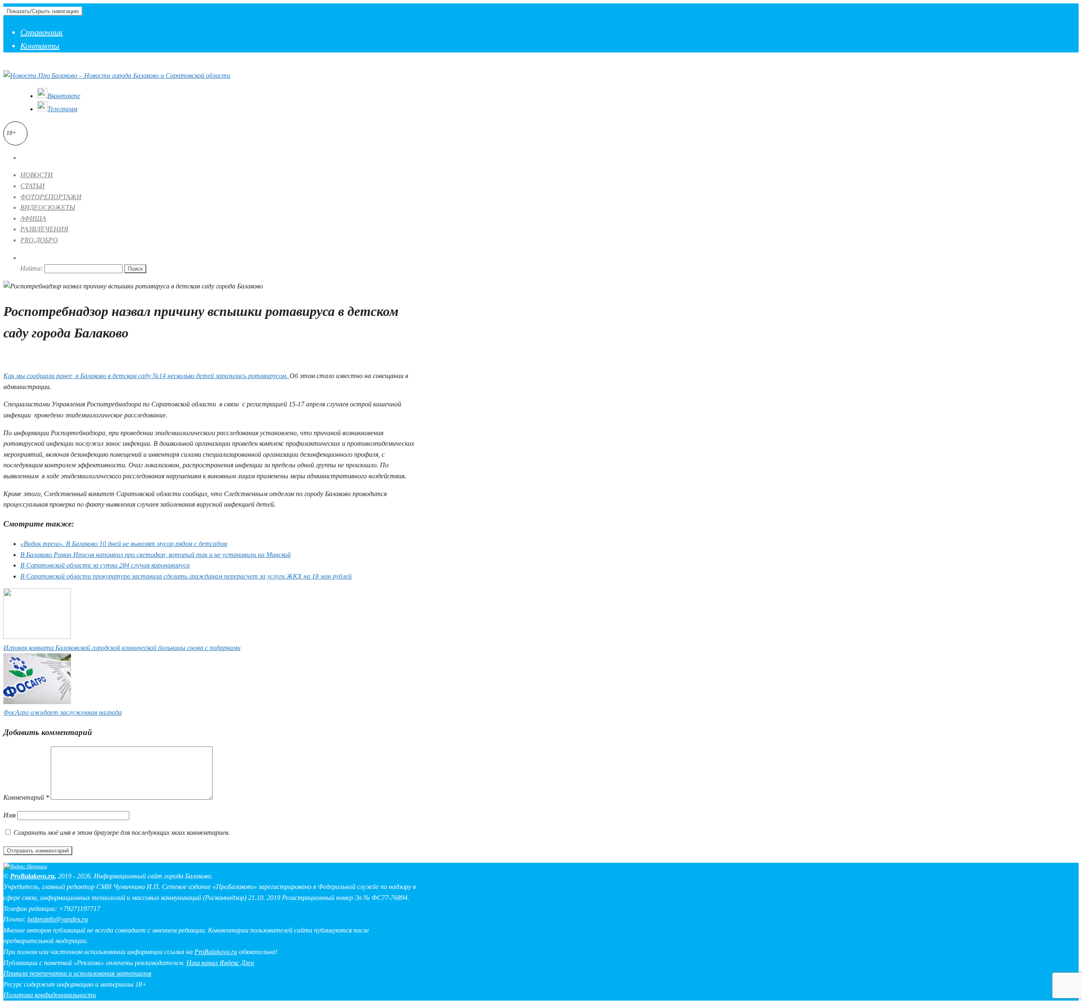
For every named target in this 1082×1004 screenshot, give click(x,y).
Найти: (31, 268)
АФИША (33, 218)
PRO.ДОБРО (39, 240)
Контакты (40, 45)
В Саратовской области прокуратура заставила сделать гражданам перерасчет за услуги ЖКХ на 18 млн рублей (186, 576)
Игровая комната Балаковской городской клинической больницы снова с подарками (121, 647)
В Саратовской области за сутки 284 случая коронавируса (105, 565)
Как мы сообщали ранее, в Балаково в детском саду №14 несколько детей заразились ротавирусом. (146, 375)
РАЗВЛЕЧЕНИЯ (44, 229)
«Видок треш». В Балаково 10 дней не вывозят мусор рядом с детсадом (123, 543)
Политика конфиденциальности (49, 995)
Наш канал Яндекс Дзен (220, 962)
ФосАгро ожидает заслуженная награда (62, 712)
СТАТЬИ (32, 185)
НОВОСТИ (36, 174)
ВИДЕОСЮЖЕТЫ (47, 207)
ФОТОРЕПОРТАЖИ (51, 196)
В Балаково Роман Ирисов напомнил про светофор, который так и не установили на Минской (155, 554)
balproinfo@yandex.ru (57, 919)
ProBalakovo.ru (32, 876)
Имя (9, 815)
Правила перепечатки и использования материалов (77, 973)
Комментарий (26, 797)
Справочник (41, 32)
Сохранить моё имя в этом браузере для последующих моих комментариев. (122, 832)
